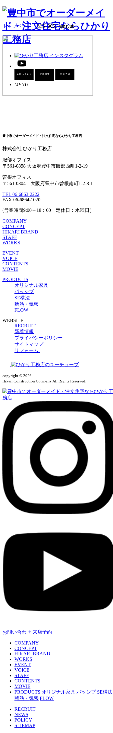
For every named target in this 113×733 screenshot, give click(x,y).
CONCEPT (13, 226)
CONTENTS (15, 263)
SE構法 (22, 297)
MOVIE (10, 269)
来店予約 (42, 632)
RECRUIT (25, 325)
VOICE (9, 258)
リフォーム (27, 350)
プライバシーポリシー (38, 337)
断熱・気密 (26, 304)
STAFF (9, 237)
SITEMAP (24, 725)
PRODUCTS (15, 279)
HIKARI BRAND (20, 231)
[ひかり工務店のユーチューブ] (45, 364)
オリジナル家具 (31, 285)
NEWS (21, 714)
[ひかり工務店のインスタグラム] (6, 364)
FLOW (21, 310)
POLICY (23, 719)
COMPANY (14, 221)
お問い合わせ (16, 632)
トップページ (16, 26)
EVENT (10, 252)
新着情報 (24, 331)
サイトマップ (28, 344)
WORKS (11, 242)
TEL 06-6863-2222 (20, 194)
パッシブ (24, 291)
